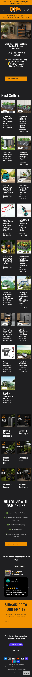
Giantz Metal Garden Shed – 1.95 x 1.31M (7, 159)
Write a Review (19, 571)
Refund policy (14, 666)
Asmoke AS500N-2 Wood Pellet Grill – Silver (7, 369)
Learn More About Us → (16, 549)
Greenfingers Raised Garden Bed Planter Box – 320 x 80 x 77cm (8, 124)
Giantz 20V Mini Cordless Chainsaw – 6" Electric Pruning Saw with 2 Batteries (24, 230)
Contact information (17, 672)
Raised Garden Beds (6, 465)
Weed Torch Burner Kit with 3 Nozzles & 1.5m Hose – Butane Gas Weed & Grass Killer (8, 230)
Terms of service (12, 669)
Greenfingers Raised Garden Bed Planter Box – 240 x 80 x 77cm (24, 161)
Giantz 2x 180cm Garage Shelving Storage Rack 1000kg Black (23, 337)
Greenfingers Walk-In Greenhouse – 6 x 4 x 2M (8, 400)
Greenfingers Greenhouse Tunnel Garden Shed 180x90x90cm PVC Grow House (23, 303)
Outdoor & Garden (7, 490)
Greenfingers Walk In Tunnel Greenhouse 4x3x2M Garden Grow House (8, 301)
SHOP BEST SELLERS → (16, 83)
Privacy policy (23, 666)
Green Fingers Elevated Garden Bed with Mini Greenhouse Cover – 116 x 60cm (24, 194)
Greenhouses (23, 463)
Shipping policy (22, 669)
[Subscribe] (26, 622)
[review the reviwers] (7, 590)
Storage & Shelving (23, 436)
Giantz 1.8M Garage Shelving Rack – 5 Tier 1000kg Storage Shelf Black (8, 337)
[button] (4, 10)
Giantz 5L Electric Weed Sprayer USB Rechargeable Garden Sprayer (8, 193)
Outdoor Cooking (22, 490)
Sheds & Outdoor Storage (6, 438)
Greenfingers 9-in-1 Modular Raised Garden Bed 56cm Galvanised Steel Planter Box (24, 266)
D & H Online (15, 664)
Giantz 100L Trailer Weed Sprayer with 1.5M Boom (23, 369)
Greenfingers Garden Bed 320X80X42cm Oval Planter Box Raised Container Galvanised (23, 126)
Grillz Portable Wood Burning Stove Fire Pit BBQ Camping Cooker (7, 264)
